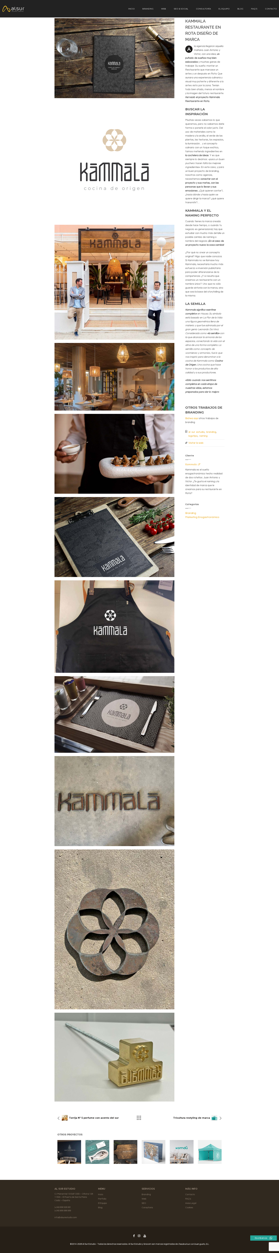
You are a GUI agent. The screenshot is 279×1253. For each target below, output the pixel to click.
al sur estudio (196, 432)
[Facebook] (134, 1236)
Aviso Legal (190, 1203)
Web (163, 9)
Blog (240, 9)
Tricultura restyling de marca (191, 1117)
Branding (147, 9)
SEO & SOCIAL (181, 9)
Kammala (191, 464)
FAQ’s (254, 9)
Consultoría (203, 9)
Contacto (271, 9)
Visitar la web (195, 443)
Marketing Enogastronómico (202, 517)
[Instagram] (139, 1236)
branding (211, 432)
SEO (144, 1203)
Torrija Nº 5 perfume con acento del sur (94, 1117)
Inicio (131, 9)
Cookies (189, 1207)
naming (203, 436)
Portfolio (102, 1199)
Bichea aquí (191, 418)
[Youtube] (144, 1236)
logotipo (193, 436)
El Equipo (224, 9)
